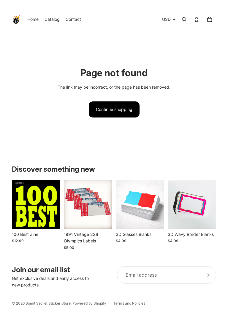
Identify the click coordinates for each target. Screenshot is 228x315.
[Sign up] (207, 275)
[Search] (184, 19)
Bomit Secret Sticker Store (48, 303)
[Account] (196, 19)
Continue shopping (114, 109)
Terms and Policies (129, 303)
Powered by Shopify (89, 303)
